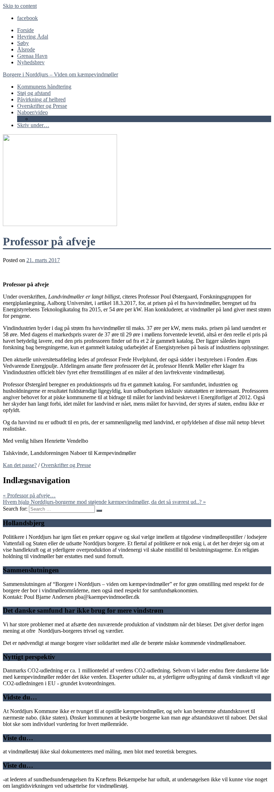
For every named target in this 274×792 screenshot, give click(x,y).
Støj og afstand (34, 93)
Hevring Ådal (32, 37)
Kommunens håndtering (44, 87)
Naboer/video (32, 112)
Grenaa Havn (32, 56)
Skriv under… (33, 125)
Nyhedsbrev (31, 62)
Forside (25, 30)
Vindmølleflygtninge (54, 119)
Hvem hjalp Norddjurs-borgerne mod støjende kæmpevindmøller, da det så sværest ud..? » (104, 502)
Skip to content (20, 6)
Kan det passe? (20, 465)
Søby (23, 43)
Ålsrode (26, 49)
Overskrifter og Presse (42, 106)
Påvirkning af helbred (41, 99)
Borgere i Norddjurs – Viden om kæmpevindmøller (60, 74)
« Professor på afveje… (29, 495)
